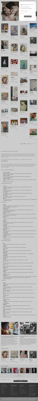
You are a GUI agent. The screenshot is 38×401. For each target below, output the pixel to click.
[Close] (34, 2)
